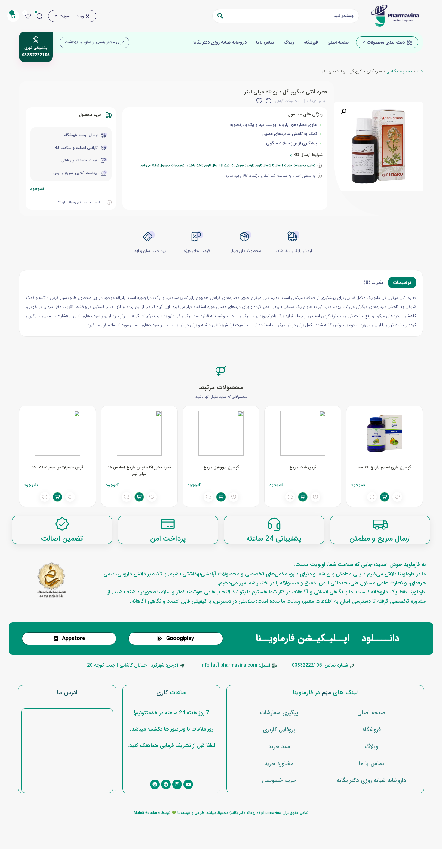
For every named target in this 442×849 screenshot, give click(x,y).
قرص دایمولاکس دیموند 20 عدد (57, 467)
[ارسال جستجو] (220, 16)
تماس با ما (371, 763)
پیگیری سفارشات (279, 712)
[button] (343, 111)
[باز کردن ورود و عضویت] (56, 16)
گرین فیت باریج (302, 467)
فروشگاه (311, 42)
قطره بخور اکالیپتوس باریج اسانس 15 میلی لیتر (139, 470)
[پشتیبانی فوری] (35, 39)
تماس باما (265, 42)
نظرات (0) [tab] (373, 282)
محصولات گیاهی (399, 72)
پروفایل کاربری (279, 729)
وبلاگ (289, 42)
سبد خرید (279, 746)
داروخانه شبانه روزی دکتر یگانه (219, 42)
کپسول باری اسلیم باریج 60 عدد (384, 467)
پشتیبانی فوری (36, 48)
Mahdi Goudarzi (147, 813)
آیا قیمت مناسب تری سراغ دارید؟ (81, 202)
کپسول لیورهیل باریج (221, 467)
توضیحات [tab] (402, 282)
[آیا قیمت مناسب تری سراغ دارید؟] (109, 202)
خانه (419, 72)
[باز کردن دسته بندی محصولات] (364, 42)
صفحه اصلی (338, 42)
